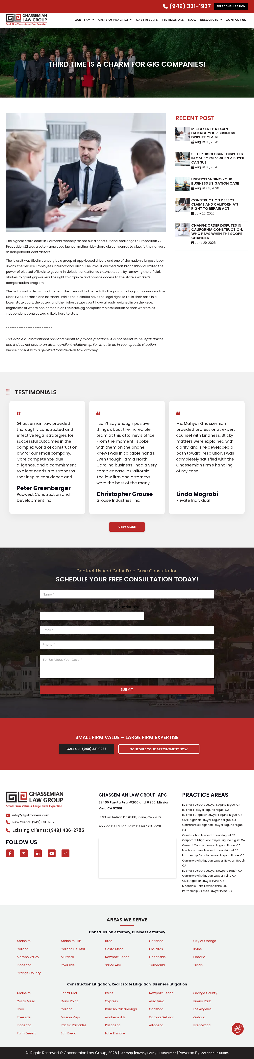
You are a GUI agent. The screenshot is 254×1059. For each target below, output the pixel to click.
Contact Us (236, 20)
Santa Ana (113, 965)
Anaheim (24, 941)
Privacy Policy (145, 1053)
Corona (22, 949)
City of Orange (204, 941)
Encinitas (156, 949)
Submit (127, 689)
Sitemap (126, 1053)
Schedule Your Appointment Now (159, 749)
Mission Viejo (70, 1017)
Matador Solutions (214, 1053)
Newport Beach (117, 957)
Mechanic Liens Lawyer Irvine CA (204, 886)
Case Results (147, 20)
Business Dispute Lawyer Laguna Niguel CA (211, 805)
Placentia (24, 965)
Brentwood (202, 1025)
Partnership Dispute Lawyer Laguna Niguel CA (213, 855)
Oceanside (157, 957)
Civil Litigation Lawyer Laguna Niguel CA (209, 820)
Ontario (199, 957)
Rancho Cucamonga (121, 1009)
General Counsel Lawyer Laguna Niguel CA (211, 845)
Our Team (82, 20)
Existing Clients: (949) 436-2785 (48, 830)
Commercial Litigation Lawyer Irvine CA (209, 876)
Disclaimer (167, 1053)
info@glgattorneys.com (30, 815)
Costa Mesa (114, 949)
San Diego (68, 1033)
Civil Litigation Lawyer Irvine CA (203, 881)
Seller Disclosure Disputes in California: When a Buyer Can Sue (217, 158)
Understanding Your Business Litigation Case (215, 181)
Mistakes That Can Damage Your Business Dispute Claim (213, 133)
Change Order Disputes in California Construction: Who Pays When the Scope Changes (217, 231)
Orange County (29, 973)
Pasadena (112, 1025)
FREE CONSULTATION (231, 6)
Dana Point (69, 1001)
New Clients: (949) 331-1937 (33, 822)
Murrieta (67, 957)
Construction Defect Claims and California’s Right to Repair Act (214, 204)
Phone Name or (127, 606)
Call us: (86, 749)
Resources (209, 20)
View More (127, 527)
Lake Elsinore (115, 1033)
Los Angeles (202, 1009)
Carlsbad (156, 941)
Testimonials (173, 20)
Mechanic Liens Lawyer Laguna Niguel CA (210, 850)
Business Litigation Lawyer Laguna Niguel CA (212, 815)
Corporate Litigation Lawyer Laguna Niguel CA (213, 840)
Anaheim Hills (71, 941)
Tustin (198, 965)
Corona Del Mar (73, 949)
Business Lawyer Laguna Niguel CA (205, 810)
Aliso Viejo (156, 1001)
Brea (108, 941)
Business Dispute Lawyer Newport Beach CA (212, 871)
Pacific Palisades (73, 1025)
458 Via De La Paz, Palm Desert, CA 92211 (130, 826)
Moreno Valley (28, 957)
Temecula (157, 965)
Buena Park (202, 1001)
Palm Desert (26, 1033)
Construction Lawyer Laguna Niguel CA (209, 835)
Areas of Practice (113, 20)
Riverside (68, 965)
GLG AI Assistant (238, 1029)
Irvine (197, 949)
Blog (192, 20)
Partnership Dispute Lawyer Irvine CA (207, 891)
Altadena (156, 1025)
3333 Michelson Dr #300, (130, 817)
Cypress (111, 1001)
